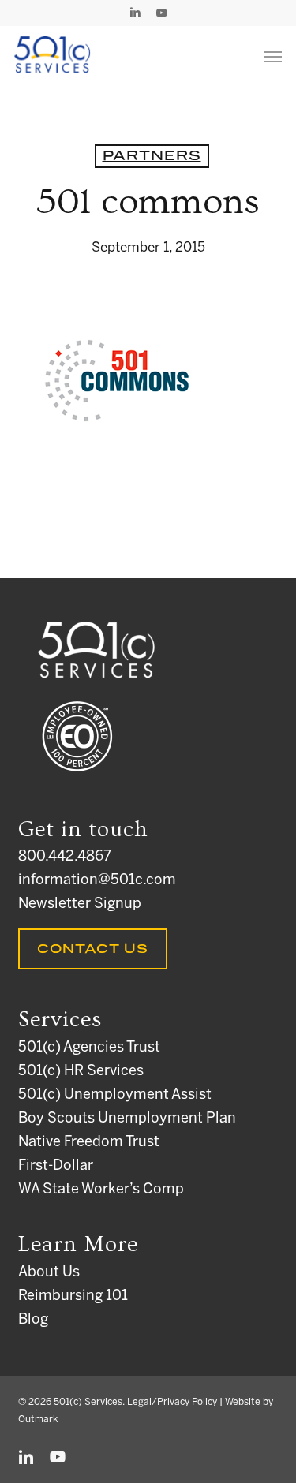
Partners (152, 155)
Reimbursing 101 (73, 1296)
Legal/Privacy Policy (172, 1402)
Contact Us (92, 949)
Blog (33, 1320)
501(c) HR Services (81, 1071)
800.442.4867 (64, 857)
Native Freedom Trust (88, 1142)
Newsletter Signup (79, 904)
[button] (273, 56)
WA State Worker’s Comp (101, 1190)
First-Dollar (55, 1166)
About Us (49, 1272)
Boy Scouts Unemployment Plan (127, 1119)
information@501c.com (97, 880)
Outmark (38, 1419)
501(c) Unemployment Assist (115, 1095)
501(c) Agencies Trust (89, 1048)
